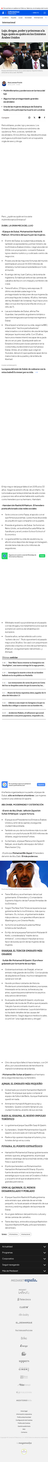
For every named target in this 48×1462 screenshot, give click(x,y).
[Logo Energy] (24, 1346)
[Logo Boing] (24, 1338)
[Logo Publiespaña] (24, 1392)
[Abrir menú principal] (45, 13)
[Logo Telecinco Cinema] (24, 1369)
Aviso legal (24, 1411)
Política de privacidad (24, 1417)
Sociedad (28, 17)
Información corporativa (24, 1414)
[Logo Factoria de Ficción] (24, 1330)
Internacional (38, 17)
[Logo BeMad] (24, 1353)
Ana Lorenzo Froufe (15, 82)
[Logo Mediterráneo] (24, 1400)
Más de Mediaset (10, 1270)
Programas (7, 1252)
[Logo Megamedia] (25, 1443)
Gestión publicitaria (24, 1426)
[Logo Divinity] (24, 1315)
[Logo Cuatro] (24, 1307)
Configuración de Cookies (24, 1420)
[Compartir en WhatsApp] (29, 118)
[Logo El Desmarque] (24, 1322)
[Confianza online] (24, 1453)
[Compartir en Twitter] (34, 118)
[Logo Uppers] (24, 1361)
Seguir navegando (10, 1264)
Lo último (5, 17)
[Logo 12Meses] (24, 1377)
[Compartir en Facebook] (44, 118)
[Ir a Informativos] (13, 13)
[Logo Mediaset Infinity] (24, 1291)
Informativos (13, 1234)
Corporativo (8, 1258)
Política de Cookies (24, 1423)
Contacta (24, 1432)
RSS (24, 1429)
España (13, 17)
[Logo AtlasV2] (24, 1385)
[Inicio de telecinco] (3, 13)
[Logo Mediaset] (24, 1281)
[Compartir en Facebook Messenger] (39, 118)
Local (20, 17)
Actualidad (7, 1246)
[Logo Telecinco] (24, 1299)
